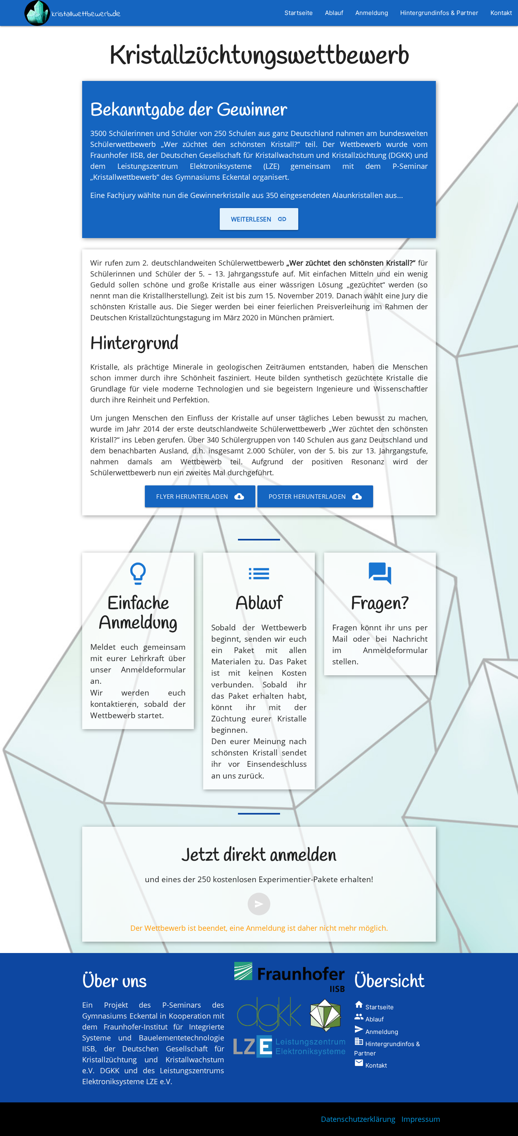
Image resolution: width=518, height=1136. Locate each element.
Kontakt (501, 13)
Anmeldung (371, 13)
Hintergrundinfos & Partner (439, 13)
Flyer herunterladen (200, 496)
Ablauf (334, 13)
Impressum (420, 1119)
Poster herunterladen (315, 496)
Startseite (298, 13)
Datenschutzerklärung (358, 1119)
